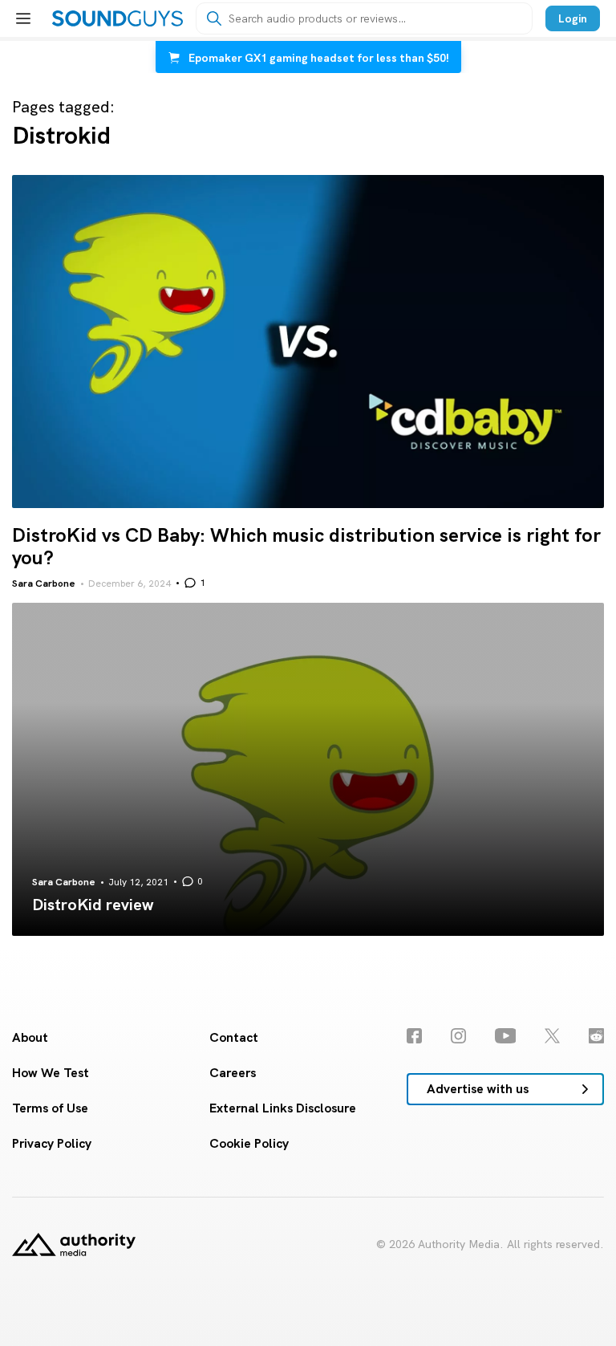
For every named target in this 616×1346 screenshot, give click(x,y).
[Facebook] (414, 1035)
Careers (232, 1072)
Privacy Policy (51, 1143)
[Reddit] (596, 1035)
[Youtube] (506, 1035)
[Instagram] (458, 1035)
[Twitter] (552, 1035)
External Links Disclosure (282, 1108)
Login (572, 18)
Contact (233, 1037)
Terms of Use (50, 1108)
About (30, 1037)
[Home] (117, 18)
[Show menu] (23, 18)
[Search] (214, 18)
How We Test (50, 1072)
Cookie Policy (249, 1143)
